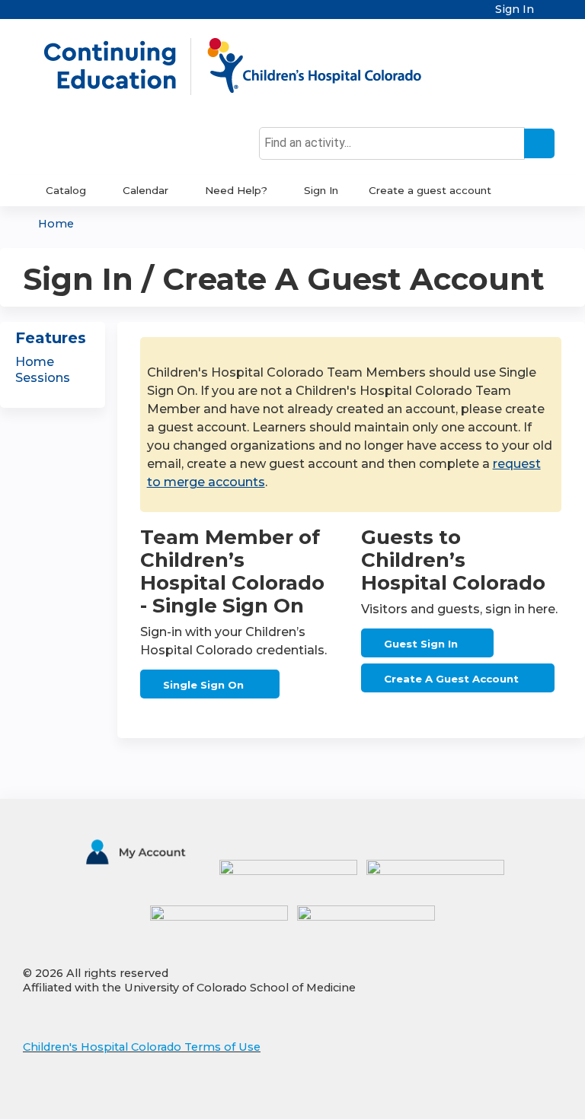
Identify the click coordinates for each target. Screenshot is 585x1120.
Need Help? (236, 190)
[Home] (248, 66)
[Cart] (550, 15)
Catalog (66, 190)
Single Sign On (203, 685)
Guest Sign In (421, 644)
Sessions (42, 378)
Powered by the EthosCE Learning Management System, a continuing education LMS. (508, 1094)
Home (56, 224)
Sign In (514, 9)
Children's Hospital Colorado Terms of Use (142, 1047)
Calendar (145, 190)
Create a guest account (430, 190)
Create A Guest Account (451, 679)
